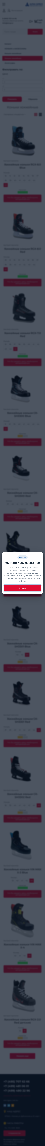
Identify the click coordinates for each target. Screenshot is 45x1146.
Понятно (22, 588)
